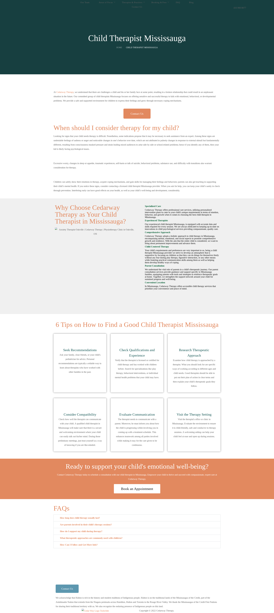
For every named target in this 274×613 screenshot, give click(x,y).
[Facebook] (177, 559)
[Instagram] (169, 559)
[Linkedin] (185, 559)
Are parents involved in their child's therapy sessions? (86, 524)
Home (119, 47)
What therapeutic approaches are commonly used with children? (91, 538)
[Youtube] (193, 559)
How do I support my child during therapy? (81, 531)
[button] (240, 2)
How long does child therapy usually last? (80, 518)
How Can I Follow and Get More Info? (79, 545)
